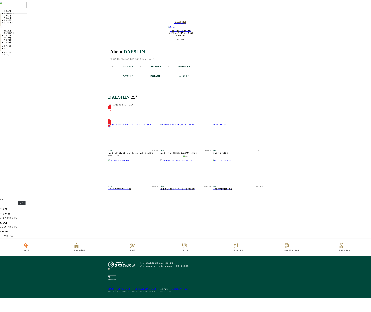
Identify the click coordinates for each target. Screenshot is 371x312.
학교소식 (7, 18)
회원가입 (7, 46)
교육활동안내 (9, 13)
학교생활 (7, 20)
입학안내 (7, 16)
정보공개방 (8, 23)
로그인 (6, 48)
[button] (13, 26)
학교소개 (7, 11)
